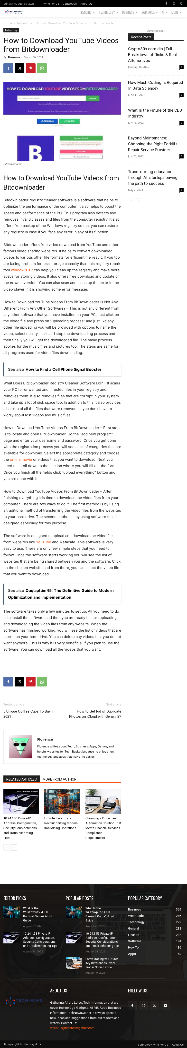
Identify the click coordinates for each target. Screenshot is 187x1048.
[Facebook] (166, 3)
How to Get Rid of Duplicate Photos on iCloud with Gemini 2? (95, 714)
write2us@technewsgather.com (72, 1028)
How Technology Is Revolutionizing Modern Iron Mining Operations (61, 823)
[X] (181, 3)
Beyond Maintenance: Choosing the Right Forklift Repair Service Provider (152, 144)
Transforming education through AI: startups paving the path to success (153, 177)
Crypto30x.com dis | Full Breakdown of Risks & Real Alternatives (152, 54)
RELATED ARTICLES (21, 779)
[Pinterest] (31, 68)
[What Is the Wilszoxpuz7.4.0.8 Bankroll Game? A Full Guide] (11, 912)
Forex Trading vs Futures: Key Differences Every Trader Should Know (102, 963)
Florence (14, 57)
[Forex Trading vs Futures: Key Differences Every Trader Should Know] (74, 963)
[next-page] (14, 847)
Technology (25, 23)
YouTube (43, 542)
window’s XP (22, 270)
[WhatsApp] (42, 68)
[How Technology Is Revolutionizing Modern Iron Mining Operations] (62, 801)
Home (7, 23)
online (21, 459)
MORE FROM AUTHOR (59, 779)
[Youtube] (165, 1005)
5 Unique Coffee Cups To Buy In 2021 (29, 714)
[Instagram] (173, 3)
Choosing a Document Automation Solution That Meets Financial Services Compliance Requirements (103, 828)
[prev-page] (6, 847)
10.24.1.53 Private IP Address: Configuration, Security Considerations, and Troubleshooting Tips (20, 828)
